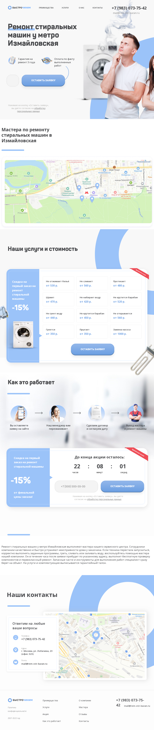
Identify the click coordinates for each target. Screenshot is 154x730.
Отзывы (83, 714)
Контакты (98, 7)
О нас (81, 7)
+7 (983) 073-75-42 (129, 8)
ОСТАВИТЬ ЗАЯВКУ (43, 80)
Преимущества (46, 7)
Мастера (83, 707)
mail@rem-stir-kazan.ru (126, 13)
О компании (85, 700)
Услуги (65, 7)
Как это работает (52, 721)
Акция (46, 714)
